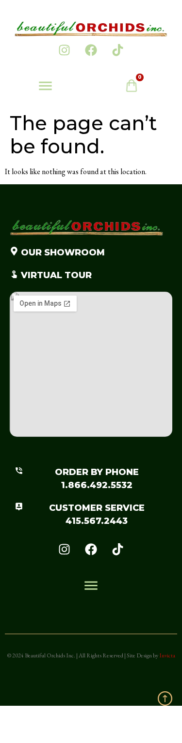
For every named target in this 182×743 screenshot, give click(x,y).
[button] (45, 87)
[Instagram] (64, 50)
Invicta (167, 655)
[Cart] (136, 88)
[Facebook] (91, 50)
